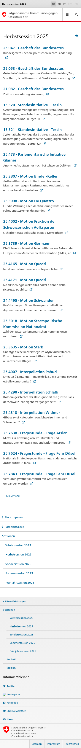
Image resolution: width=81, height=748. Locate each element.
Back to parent (14, 517)
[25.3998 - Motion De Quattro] (47, 210)
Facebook (12, 702)
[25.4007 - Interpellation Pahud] (34, 381)
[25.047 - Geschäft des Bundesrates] (5, 57)
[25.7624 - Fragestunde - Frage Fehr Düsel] (34, 463)
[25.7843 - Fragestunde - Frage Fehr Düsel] (30, 483)
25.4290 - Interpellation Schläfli (30, 392)
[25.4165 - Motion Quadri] (60, 269)
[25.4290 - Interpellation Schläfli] (58, 401)
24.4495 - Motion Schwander (28, 300)
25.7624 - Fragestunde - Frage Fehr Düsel (39, 453)
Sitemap (37, 743)
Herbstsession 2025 (18, 554)
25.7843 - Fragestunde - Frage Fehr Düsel (39, 474)
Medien (11, 667)
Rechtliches (72, 743)
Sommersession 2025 (19, 573)
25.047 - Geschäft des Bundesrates (33, 48)
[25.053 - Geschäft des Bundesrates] (72, 78)
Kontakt (11, 659)
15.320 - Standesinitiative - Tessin (32, 105)
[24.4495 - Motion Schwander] (60, 310)
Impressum (53, 743)
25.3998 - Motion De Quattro (28, 201)
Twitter (11, 686)
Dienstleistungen (14, 526)
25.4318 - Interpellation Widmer (31, 412)
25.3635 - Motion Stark (23, 347)
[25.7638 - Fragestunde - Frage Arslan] (68, 442)
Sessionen (8, 536)
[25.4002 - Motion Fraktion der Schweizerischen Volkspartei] (65, 232)
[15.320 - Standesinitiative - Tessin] (42, 119)
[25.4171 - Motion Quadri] (30, 289)
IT (64, 4)
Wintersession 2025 (18, 545)
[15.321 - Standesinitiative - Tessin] (43, 143)
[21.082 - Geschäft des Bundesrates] (46, 94)
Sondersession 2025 (18, 564)
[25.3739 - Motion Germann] (73, 253)
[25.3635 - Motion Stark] (34, 361)
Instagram (13, 694)
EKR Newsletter (16, 710)
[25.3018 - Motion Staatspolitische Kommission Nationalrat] (20, 336)
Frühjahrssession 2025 (19, 582)
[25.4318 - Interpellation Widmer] (22, 422)
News (10, 719)
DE (54, 4)
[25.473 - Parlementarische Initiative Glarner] (74, 165)
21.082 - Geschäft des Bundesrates (33, 89)
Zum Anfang (13, 495)
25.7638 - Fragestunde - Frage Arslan (35, 433)
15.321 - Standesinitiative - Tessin (32, 129)
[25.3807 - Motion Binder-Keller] (40, 190)
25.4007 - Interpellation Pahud (30, 371)
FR (59, 4)
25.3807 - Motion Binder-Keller (30, 176)
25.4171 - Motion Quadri (24, 280)
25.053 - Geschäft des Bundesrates (33, 68)
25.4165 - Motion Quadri (24, 263)
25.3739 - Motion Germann (27, 243)
